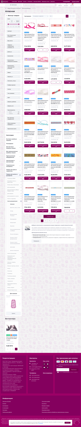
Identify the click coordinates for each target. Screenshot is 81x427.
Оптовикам (30, 1)
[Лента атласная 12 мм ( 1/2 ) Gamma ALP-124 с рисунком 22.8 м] (43, 155)
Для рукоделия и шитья (12, 196)
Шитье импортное (14, 250)
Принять (67, 422)
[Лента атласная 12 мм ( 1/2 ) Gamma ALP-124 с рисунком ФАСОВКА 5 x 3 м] (56, 155)
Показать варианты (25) (69, 146)
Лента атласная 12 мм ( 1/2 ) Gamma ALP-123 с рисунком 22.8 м (69, 133)
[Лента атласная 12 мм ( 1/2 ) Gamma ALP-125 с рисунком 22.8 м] (69, 155)
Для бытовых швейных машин (11, 147)
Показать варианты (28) (29, 50)
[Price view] (73, 16)
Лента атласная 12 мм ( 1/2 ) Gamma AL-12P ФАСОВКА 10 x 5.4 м (56, 102)
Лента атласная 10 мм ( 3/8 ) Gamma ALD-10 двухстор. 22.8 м (29, 36)
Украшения (10, 281)
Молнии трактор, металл (13, 265)
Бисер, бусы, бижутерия (13, 184)
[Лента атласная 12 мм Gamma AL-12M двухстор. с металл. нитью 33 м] (43, 187)
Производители (46, 410)
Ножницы (9, 271)
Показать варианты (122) (56, 113)
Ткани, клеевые (11, 278)
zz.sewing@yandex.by (36, 366)
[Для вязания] (13, 304)
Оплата (25, 1)
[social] (44, 364)
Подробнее (40, 423)
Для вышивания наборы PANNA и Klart (13, 190)
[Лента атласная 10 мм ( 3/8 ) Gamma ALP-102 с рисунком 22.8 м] (56, 25)
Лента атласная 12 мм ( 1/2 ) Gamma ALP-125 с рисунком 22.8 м (69, 165)
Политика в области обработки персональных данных (55, 412)
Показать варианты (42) (69, 113)
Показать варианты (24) (42, 146)
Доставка (20, 1)
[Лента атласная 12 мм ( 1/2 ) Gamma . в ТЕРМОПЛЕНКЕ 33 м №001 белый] (56, 59)
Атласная (12, 204)
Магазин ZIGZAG (37, 1)
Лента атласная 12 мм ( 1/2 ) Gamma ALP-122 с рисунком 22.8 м (43, 133)
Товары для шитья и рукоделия (14, 8)
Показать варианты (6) (29, 146)
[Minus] (39, 49)
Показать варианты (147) (29, 113)
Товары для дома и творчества (11, 170)
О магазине (14, 1)
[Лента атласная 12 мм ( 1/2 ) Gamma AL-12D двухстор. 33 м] (43, 91)
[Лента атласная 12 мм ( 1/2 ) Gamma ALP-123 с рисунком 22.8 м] (69, 122)
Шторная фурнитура (12, 290)
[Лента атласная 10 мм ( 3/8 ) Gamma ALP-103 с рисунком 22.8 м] (69, 25)
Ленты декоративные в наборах (15, 230)
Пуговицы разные (11, 276)
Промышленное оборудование (10, 156)
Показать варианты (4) (29, 82)
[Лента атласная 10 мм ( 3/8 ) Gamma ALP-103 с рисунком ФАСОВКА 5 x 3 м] (29, 59)
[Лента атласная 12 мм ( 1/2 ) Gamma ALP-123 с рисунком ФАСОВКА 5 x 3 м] (29, 155)
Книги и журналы (11, 198)
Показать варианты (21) (42, 178)
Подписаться (73, 369)
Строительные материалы (10, 166)
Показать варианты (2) (56, 211)
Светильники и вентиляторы (10, 161)
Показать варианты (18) (69, 82)
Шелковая (12, 247)
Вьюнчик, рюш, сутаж (15, 207)
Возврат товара (45, 405)
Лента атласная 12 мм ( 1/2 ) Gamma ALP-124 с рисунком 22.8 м (43, 165)
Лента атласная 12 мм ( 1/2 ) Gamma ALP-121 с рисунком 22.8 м (69, 102)
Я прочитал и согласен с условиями (68, 372)
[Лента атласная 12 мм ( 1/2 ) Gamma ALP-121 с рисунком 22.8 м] (69, 91)
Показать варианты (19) (69, 178)
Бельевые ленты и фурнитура (11, 181)
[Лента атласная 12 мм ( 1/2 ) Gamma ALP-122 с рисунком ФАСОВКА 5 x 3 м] (56, 122)
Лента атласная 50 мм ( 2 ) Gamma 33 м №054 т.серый (11, 338)
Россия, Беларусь (14, 234)
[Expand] (20, 139)
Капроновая (13, 222)
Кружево (12, 226)
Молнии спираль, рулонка (11, 263)
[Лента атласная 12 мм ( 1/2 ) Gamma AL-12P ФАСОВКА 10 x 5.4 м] (56, 91)
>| (56, 220)
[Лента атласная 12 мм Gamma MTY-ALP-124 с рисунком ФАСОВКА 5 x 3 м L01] (56, 187)
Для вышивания (11, 187)
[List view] (70, 16)
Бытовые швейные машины (11, 139)
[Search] (55, 5)
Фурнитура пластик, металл (12, 284)
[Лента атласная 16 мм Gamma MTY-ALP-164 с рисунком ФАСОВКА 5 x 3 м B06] (69, 187)
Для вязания (10, 193)
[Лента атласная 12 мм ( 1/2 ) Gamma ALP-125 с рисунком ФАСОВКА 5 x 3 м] (29, 187)
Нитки (8, 268)
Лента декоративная (26, 8)
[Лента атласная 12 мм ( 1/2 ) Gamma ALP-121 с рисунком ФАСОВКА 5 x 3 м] (29, 122)
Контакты (52, 1)
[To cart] (16, 349)
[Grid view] (67, 16)
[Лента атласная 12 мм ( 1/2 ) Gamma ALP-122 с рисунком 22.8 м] (43, 122)
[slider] (8, 24)
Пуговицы (9, 273)
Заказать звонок (75, 1)
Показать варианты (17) (42, 211)
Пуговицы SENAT (11, 178)
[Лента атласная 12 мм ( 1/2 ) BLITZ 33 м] (43, 59)
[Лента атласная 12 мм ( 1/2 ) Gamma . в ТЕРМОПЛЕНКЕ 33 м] (69, 59)
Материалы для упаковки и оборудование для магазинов (11, 257)
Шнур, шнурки (10, 287)
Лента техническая (11, 253)
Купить (13, 313)
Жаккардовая (13, 219)
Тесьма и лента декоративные (13, 238)
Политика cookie (46, 401)
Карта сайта (45, 407)
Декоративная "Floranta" (13, 215)
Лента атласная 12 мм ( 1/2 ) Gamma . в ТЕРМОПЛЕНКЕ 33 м (69, 69)
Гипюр (11, 211)
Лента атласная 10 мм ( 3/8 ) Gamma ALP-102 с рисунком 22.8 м (56, 36)
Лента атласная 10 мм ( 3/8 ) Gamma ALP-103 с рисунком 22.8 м (69, 36)
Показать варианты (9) (42, 82)
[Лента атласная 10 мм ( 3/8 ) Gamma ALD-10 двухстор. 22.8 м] (29, 25)
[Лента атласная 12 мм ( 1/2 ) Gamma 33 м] (29, 91)
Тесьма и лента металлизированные (15, 243)
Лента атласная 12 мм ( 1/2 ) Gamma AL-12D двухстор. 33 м (43, 102)
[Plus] (46, 49)
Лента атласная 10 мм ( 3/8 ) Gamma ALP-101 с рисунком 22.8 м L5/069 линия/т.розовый (43, 37)
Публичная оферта (66, 372)
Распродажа (9, 143)
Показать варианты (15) (56, 178)
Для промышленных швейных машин (12, 152)
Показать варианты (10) (56, 50)
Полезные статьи (45, 1)
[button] (7, 304)
